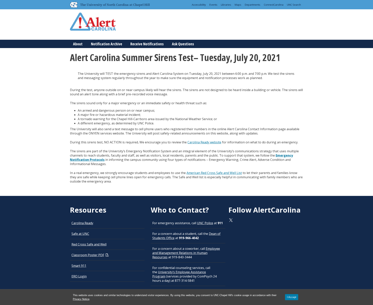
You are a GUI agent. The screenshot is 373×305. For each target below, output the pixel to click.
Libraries (226, 4)
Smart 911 (78, 266)
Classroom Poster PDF (87, 255)
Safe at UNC (80, 234)
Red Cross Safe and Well (88, 244)
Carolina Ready (82, 223)
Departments (252, 4)
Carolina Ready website (204, 142)
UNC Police (205, 223)
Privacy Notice (81, 299)
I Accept (291, 297)
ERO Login (79, 276)
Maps (238, 4)
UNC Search (294, 4)
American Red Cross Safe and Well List (214, 173)
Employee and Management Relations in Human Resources (186, 252)
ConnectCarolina (273, 4)
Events (213, 4)
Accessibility (199, 4)
